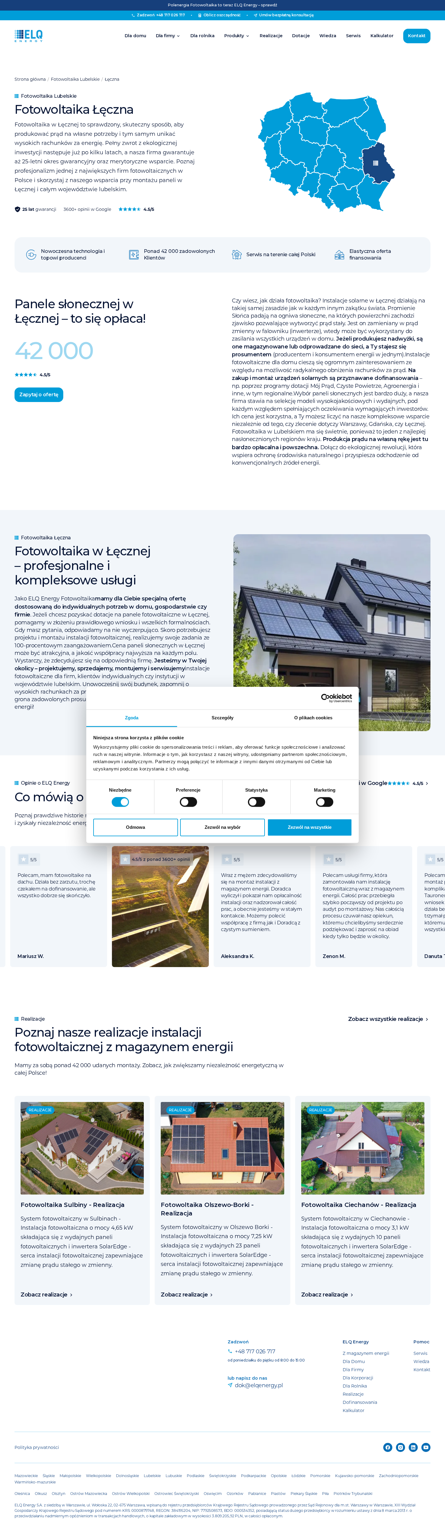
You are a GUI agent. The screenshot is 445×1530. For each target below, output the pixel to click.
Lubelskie (152, 1475)
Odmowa (135, 827)
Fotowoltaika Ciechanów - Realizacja (359, 1204)
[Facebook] (387, 1447)
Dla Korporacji (358, 1378)
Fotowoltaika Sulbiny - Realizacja (72, 1204)
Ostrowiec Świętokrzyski (176, 1493)
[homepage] (28, 36)
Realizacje (271, 35)
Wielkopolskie (98, 1475)
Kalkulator (382, 35)
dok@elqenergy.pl (259, 1385)
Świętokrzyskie (222, 1475)
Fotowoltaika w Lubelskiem (268, 431)
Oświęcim (213, 1493)
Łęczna (112, 79)
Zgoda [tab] (132, 717)
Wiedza (327, 35)
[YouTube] (425, 1447)
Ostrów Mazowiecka (88, 1493)
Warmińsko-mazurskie (35, 1481)
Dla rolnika (202, 35)
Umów (286, 15)
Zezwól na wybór (223, 827)
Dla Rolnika (355, 1386)
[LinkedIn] (413, 1447)
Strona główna (30, 79)
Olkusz (41, 1493)
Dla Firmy (353, 1369)
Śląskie (49, 1475)
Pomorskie (320, 1475)
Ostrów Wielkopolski (131, 1493)
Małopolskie (70, 1475)
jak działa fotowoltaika (289, 300)
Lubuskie (174, 1475)
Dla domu (135, 35)
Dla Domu (354, 1361)
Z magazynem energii (366, 1353)
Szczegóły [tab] (223, 717)
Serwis (353, 35)
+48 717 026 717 (255, 1351)
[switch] (188, 802)
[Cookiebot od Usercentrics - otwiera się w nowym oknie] (325, 698)
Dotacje (301, 35)
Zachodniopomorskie (398, 1475)
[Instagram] (400, 1447)
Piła (325, 1493)
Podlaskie (195, 1475)
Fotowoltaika (78, 598)
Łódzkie (298, 1475)
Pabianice (257, 1493)
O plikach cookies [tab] (313, 717)
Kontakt (417, 35)
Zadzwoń (161, 15)
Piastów (278, 1493)
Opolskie (279, 1475)
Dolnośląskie (127, 1475)
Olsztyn (58, 1493)
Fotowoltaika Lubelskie (75, 79)
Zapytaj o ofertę (38, 394)
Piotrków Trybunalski (353, 1493)
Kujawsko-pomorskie (354, 1475)
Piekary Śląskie (304, 1493)
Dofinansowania (360, 1402)
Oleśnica (22, 1493)
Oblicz (222, 15)
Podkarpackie (253, 1475)
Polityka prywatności (37, 1447)
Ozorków (235, 1493)
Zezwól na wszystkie (309, 827)
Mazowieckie (26, 1475)
